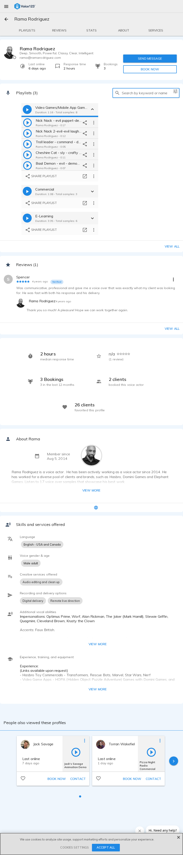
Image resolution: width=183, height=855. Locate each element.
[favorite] (23, 778)
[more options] (93, 122)
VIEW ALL (172, 329)
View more (91, 490)
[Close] (178, 837)
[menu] (6, 6)
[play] (27, 122)
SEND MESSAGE (150, 59)
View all (172, 246)
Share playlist (43, 176)
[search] (117, 92)
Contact (78, 779)
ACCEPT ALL (106, 847)
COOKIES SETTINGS (74, 847)
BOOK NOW (150, 69)
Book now (57, 779)
